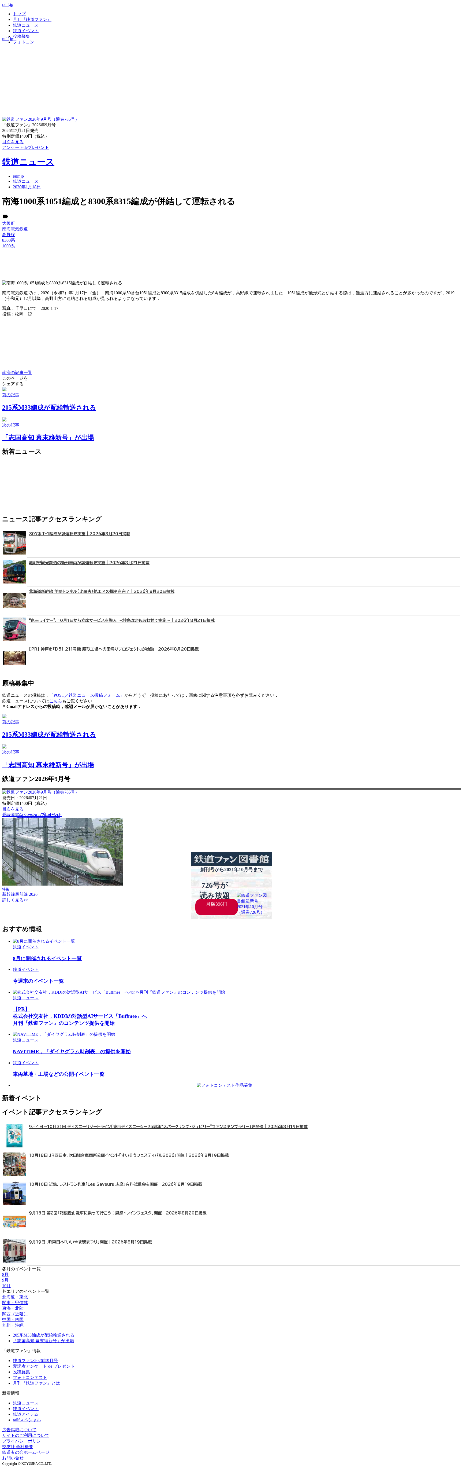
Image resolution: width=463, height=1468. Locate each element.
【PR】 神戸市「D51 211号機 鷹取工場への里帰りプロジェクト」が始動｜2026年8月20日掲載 (114, 649)
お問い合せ (13, 1458)
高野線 (8, 234)
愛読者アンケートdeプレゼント (32, 814)
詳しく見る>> (15, 900)
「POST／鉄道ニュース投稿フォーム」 (86, 695)
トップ (19, 14)
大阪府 (8, 223)
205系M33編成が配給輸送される (43, 1335)
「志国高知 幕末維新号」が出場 (43, 1340)
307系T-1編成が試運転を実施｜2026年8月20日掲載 (79, 534)
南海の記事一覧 (17, 372)
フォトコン (23, 42)
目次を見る (13, 809)
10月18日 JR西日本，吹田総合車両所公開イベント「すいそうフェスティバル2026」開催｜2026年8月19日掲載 (129, 1155)
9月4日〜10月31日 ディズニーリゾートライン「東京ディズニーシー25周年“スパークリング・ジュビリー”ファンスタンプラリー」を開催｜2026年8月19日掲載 (168, 1127)
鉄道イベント (26, 30)
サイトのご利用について (25, 1435)
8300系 (8, 240)
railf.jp (7, 4)
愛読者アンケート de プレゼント (44, 1366)
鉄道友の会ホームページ (25, 1452)
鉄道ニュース (26, 25)
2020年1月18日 (27, 187)
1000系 (8, 246)
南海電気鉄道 (15, 229)
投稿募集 (21, 36)
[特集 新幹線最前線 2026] (62, 884)
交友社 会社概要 (17, 1446)
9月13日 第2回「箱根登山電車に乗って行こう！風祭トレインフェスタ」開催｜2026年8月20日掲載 (118, 1213)
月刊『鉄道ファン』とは (36, 1383)
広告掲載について (19, 1429)
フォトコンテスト (30, 1377)
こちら (55, 701)
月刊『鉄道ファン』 (32, 19)
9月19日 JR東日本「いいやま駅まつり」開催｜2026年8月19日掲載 (90, 1242)
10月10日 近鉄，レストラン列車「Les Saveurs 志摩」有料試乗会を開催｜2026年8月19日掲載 (115, 1184)
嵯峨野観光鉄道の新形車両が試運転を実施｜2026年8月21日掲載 (89, 563)
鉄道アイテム (26, 1414)
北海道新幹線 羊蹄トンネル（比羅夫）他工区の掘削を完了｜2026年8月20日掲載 (101, 591)
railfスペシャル (27, 1420)
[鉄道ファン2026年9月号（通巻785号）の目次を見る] (40, 119)
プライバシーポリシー (23, 1441)
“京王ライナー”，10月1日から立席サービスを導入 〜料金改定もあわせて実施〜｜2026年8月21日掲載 (122, 620)
